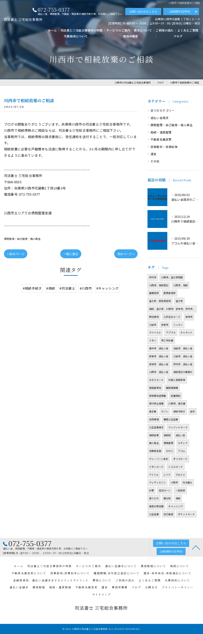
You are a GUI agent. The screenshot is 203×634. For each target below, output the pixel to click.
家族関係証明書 (157, 395)
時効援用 (154, 316)
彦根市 (165, 324)
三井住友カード (172, 316)
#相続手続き (32, 288)
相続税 (167, 435)
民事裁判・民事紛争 (164, 147)
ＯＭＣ (169, 450)
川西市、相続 (180, 285)
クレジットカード (178, 427)
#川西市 (86, 288)
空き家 (179, 301)
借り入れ (154, 498)
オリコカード (180, 458)
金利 (192, 411)
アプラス (171, 332)
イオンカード (156, 466)
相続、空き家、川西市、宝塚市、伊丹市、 (172, 308)
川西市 (174, 482)
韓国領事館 (172, 387)
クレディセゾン (157, 482)
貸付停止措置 (156, 403)
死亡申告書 (167, 340)
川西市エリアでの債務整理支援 (28, 212)
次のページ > (126, 254)
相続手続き (179, 411)
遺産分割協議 (156, 506)
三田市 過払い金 (183, 356)
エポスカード (156, 379)
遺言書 (152, 411)
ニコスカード (175, 466)
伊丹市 (152, 277)
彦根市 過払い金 (159, 356)
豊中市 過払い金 (159, 348)
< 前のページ (15, 254)
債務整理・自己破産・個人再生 (22, 239)
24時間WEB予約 (179, 11)
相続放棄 (154, 435)
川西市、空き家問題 (172, 277)
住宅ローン (165, 490)
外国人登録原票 (176, 379)
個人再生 (154, 443)
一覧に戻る (70, 254)
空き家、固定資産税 (160, 301)
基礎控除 (154, 293)
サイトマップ (101, 594)
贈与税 (167, 498)
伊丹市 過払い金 (183, 364)
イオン (152, 340)
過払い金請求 (159, 118)
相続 (178, 498)
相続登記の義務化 (183, 372)
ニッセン (178, 324)
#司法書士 (67, 288)
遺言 (153, 154)
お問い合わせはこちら (143, 11)
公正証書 (154, 514)
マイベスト (155, 332)
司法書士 (187, 482)
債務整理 (168, 443)
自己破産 (168, 514)
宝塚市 (189, 316)
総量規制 (176, 395)
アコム (181, 450)
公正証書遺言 (156, 427)
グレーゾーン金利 (158, 458)
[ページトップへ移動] (196, 547)
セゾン (165, 411)
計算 (151, 490)
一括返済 (180, 490)
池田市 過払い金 (183, 348)
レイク (167, 474)
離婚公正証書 (171, 419)
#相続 (50, 288)
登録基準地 (155, 387)
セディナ (183, 443)
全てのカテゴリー (162, 110)
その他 (155, 161)
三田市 (152, 324)
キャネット (186, 332)
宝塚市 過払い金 (159, 364)
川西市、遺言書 (176, 403)
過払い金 (180, 435)
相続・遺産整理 (160, 132)
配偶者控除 (170, 293)
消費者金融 (155, 450)
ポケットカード (186, 514)
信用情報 (154, 419)
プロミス (180, 474)
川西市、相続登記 (159, 285)
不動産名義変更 (160, 139)
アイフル (154, 474)
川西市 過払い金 (159, 372)
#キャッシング (107, 288)
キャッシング (175, 506)
